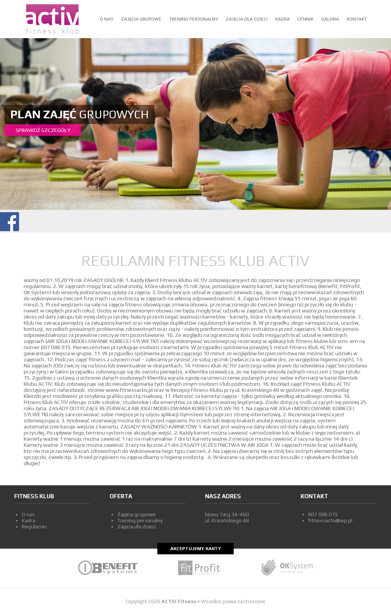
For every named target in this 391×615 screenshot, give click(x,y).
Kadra (282, 19)
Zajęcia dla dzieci (247, 19)
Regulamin (34, 526)
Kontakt (357, 19)
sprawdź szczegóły (43, 130)
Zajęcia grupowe (141, 19)
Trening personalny (193, 19)
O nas (106, 19)
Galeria (330, 19)
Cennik (305, 19)
